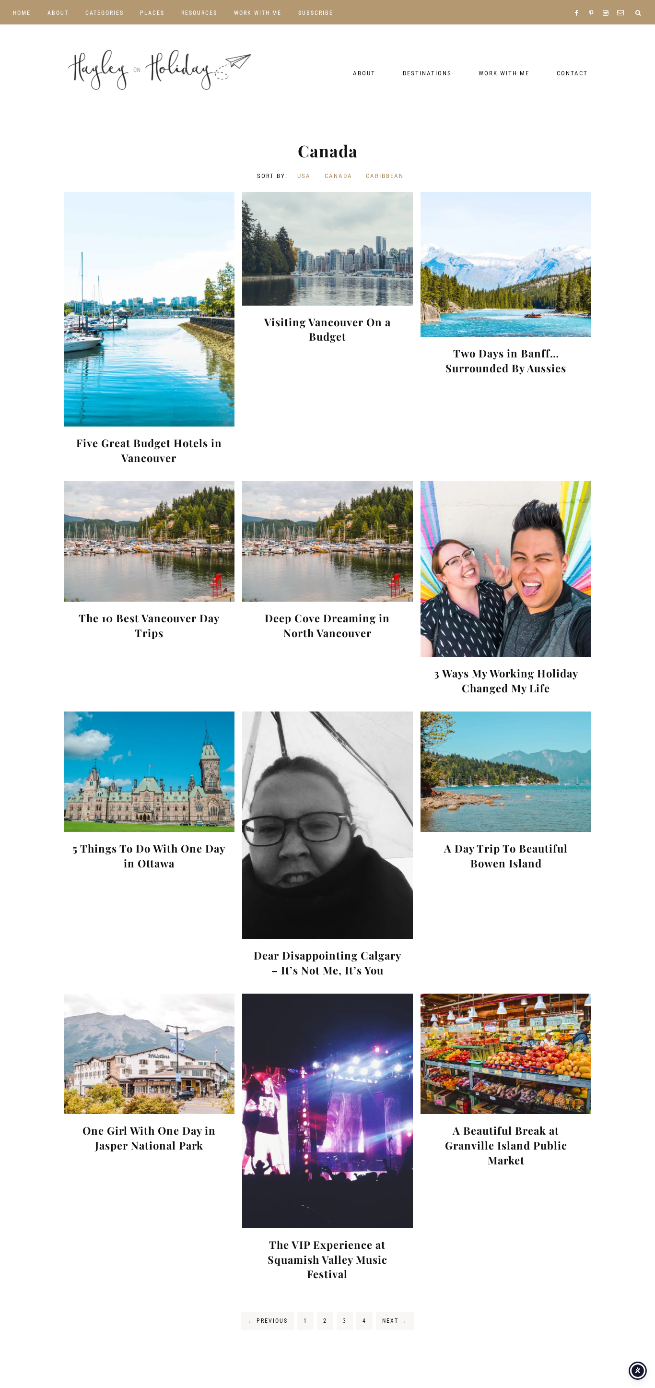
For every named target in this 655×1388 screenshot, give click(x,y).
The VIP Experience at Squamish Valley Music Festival (327, 1259)
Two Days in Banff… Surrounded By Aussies (505, 360)
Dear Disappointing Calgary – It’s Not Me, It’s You (327, 962)
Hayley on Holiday (160, 70)
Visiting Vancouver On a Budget (327, 329)
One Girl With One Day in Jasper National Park (149, 1137)
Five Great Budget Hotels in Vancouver (149, 450)
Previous (267, 1320)
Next (395, 1320)
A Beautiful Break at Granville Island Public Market (506, 1145)
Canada (338, 175)
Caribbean (385, 175)
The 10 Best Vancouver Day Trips (149, 625)
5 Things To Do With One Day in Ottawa (148, 855)
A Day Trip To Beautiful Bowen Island (506, 855)
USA (304, 175)
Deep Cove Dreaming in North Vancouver (327, 625)
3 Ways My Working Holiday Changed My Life (506, 680)
